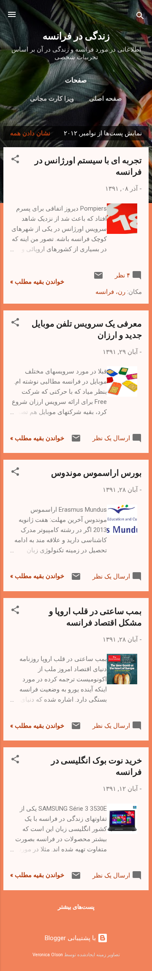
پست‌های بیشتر (76, 906)
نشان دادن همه (30, 133)
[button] (15, 160)
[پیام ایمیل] (98, 278)
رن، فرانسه (110, 292)
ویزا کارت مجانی (52, 98)
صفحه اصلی (105, 98)
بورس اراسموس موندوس (96, 472)
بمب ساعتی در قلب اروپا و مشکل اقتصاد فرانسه (95, 616)
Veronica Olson (48, 954)
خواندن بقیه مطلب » (37, 281)
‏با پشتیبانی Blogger (71, 938)
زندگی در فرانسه (76, 35)
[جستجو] (140, 17)
